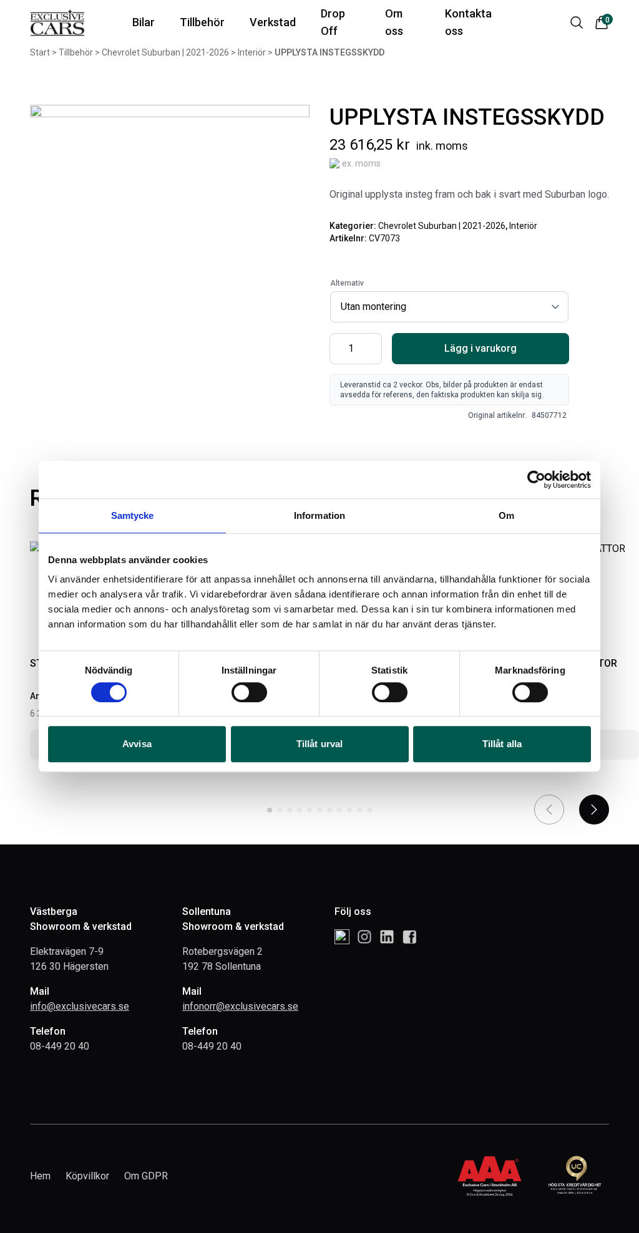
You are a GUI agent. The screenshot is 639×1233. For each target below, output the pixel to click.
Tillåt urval (319, 743)
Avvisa (137, 743)
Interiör (523, 226)
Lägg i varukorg (480, 348)
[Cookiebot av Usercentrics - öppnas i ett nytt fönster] (536, 479)
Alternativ (347, 283)
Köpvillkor (87, 1176)
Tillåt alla (502, 743)
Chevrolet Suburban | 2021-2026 (441, 226)
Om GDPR (146, 1176)
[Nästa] (594, 809)
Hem (40, 1176)
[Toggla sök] (576, 22)
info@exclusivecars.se (79, 1006)
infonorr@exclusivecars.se (240, 1006)
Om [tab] (506, 515)
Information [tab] (319, 515)
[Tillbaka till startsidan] (57, 23)
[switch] (249, 692)
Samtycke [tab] (132, 515)
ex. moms (361, 163)
